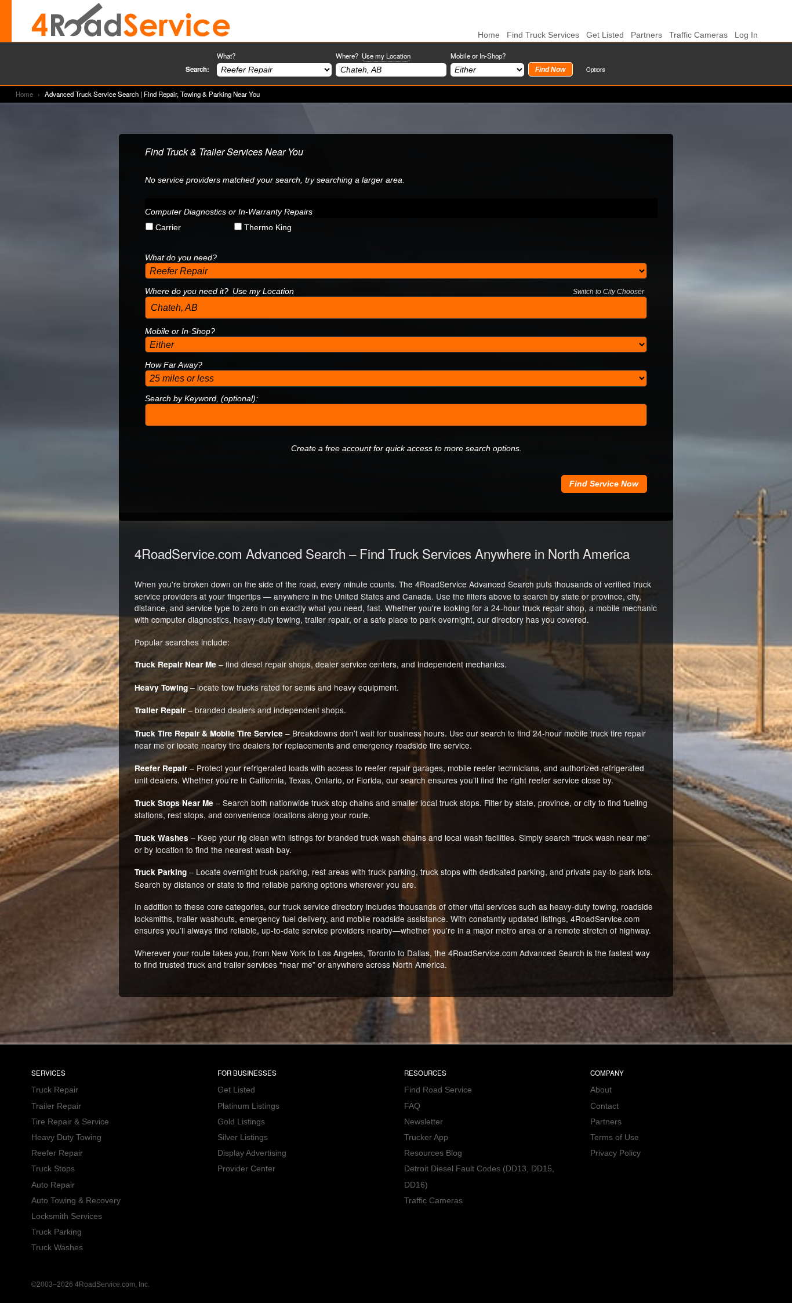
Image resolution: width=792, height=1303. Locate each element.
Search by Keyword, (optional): (201, 398)
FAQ (412, 1106)
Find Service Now (603, 484)
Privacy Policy (615, 1153)
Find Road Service (438, 1090)
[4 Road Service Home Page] (131, 20)
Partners (646, 35)
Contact (604, 1106)
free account (348, 448)
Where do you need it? (394, 291)
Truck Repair (54, 1090)
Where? (373, 55)
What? (226, 55)
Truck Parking (161, 871)
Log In (746, 35)
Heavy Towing (161, 687)
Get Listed (605, 35)
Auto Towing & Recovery (76, 1200)
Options (595, 69)
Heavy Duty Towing (66, 1137)
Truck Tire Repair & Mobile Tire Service (209, 733)
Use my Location (386, 55)
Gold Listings (241, 1121)
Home (24, 94)
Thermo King (268, 227)
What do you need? (181, 257)
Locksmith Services (66, 1216)
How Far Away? (173, 365)
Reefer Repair (161, 768)
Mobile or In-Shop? (478, 55)
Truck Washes (161, 837)
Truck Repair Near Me (175, 664)
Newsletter (423, 1121)
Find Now (550, 69)
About (601, 1090)
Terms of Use (614, 1137)
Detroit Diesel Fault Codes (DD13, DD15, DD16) (479, 1176)
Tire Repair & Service (70, 1121)
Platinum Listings (248, 1106)
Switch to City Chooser (608, 291)
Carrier (168, 227)
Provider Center (246, 1168)
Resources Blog (433, 1153)
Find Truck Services (543, 35)
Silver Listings (242, 1137)
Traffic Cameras (698, 35)
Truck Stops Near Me (174, 802)
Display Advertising (251, 1153)
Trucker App (426, 1137)
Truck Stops (53, 1168)
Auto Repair (53, 1185)
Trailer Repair (160, 710)
